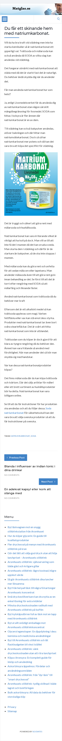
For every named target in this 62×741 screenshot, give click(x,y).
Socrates (37, 731)
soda (33, 436)
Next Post (47, 481)
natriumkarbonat (20, 436)
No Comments (11, 475)
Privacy (12, 706)
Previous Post (17, 457)
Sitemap (12, 711)
